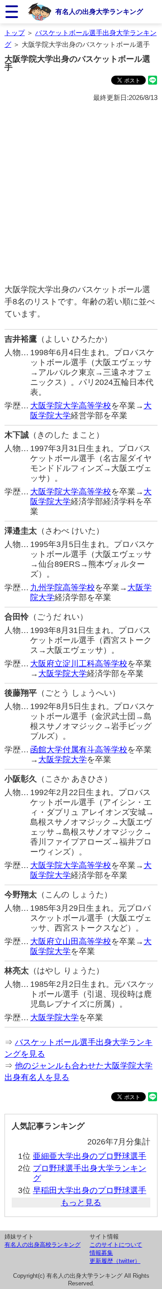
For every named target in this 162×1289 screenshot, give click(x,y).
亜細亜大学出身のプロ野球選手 (89, 1156)
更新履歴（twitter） (115, 1260)
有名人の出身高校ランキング (42, 1244)
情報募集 (101, 1252)
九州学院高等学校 (62, 587)
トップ (14, 32)
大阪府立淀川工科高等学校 (78, 663)
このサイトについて (116, 1244)
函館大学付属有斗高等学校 (78, 749)
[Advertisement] (81, 194)
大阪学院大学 (62, 673)
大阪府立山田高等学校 (70, 941)
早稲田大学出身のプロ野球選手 (89, 1190)
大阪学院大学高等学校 (70, 405)
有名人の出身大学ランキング (99, 11)
